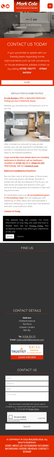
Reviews (32, 448)
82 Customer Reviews (34, 352)
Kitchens (43, 445)
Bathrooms (11, 448)
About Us (17, 445)
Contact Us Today (27, 44)
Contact (43, 448)
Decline (20, 236)
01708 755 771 (29, 336)
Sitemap (27, 451)
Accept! (10, 236)
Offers (22, 448)
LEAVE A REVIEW (27, 357)
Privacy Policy (36, 225)
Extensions (30, 445)
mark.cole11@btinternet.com (30, 339)
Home (8, 445)
